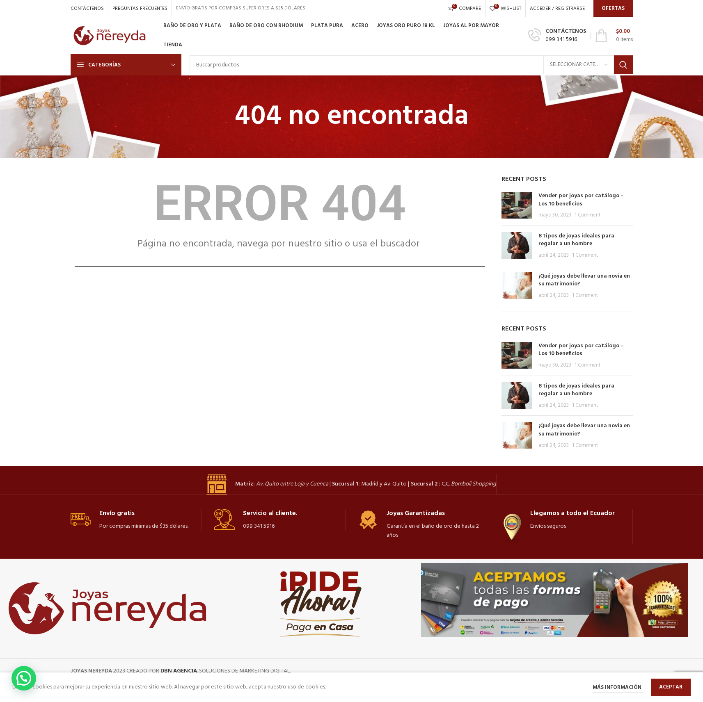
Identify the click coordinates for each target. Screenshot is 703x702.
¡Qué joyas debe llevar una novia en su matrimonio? (584, 280)
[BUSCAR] (623, 64)
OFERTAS (613, 8)
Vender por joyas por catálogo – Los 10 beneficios (581, 200)
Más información (618, 687)
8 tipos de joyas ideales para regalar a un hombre (576, 240)
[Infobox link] (557, 35)
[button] (23, 678)
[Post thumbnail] (516, 205)
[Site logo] (113, 36)
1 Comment (587, 215)
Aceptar (670, 687)
